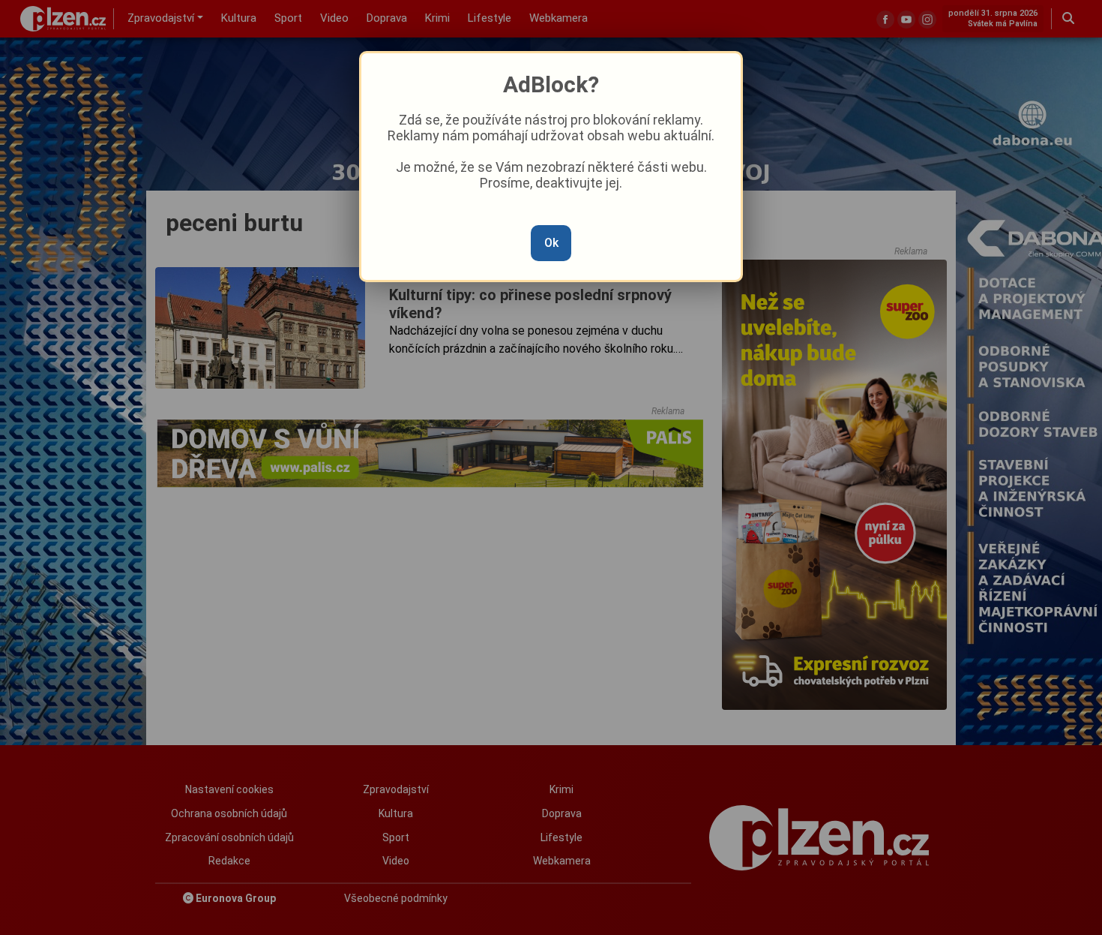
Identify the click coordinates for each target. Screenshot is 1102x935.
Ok (551, 243)
